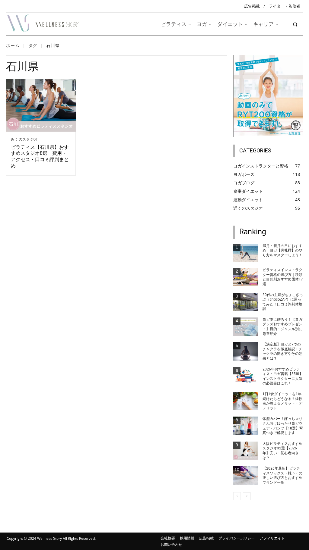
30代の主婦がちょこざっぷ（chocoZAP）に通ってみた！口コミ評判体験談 (283, 302)
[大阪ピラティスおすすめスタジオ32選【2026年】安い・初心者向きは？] (245, 451)
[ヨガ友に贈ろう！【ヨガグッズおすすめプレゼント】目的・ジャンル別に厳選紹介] (245, 326)
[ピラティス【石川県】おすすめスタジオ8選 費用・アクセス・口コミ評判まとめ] (41, 105)
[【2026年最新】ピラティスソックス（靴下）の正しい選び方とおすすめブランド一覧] (245, 475)
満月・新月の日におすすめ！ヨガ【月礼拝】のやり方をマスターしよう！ (282, 250)
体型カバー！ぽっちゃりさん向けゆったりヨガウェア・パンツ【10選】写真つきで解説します (283, 426)
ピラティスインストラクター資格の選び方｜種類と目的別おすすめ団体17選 (283, 277)
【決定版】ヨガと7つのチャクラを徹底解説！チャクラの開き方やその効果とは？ (282, 351)
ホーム (13, 45)
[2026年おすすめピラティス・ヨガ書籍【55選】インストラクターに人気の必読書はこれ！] (245, 376)
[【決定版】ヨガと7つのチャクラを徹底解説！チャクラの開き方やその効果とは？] (245, 351)
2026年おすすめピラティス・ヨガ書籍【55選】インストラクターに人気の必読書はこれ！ (283, 376)
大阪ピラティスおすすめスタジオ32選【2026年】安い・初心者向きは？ (282, 451)
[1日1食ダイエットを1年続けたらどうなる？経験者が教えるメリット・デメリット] (245, 401)
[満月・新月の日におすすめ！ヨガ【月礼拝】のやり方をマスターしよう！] (245, 253)
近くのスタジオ (24, 139)
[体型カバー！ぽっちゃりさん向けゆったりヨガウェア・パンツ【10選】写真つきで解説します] (245, 426)
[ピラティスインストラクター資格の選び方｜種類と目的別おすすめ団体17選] (245, 277)
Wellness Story (49, 538)
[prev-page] (237, 496)
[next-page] (246, 496)
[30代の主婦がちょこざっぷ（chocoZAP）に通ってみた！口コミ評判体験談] (245, 302)
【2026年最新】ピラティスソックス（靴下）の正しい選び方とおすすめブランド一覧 (282, 475)
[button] (295, 24)
